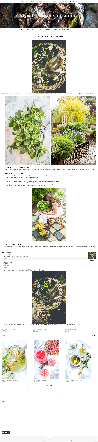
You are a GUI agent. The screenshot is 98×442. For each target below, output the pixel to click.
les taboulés (87, 169)
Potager (33, 29)
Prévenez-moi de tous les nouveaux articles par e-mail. (11, 430)
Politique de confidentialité (65, 29)
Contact (59, 1)
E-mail (3, 396)
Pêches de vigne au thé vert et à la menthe (71, 329)
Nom (3, 391)
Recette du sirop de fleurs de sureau (10, 380)
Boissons (47, 34)
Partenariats (52, 1)
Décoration (47, 29)
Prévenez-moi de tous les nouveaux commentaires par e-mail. (12, 426)
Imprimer (92, 260)
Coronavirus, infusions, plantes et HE (73, 380)
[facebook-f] (70, 1)
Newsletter (64, 1)
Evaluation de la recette (6, 406)
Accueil (22, 1)
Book (56, 1)
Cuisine (27, 29)
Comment (3, 409)
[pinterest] (23, 440)
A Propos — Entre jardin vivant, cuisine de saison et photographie (37, 1)
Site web (3, 401)
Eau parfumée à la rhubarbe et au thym (42, 380)
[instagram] (73, 1)
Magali (4, 335)
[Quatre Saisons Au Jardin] (49, 15)
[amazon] (76, 1)
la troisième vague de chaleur (20, 93)
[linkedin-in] (26, 440)
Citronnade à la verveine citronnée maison (40, 329)
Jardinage (40, 29)
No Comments (51, 38)
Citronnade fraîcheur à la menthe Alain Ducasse (9, 329)
